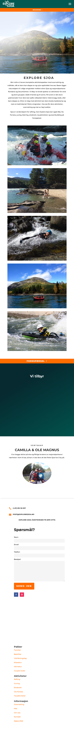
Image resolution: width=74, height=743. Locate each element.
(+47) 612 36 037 (19, 508)
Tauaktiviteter (20, 696)
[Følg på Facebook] (16, 594)
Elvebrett (18, 688)
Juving (17, 683)
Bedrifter (17, 654)
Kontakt (17, 717)
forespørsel (36, 361)
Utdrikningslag (20, 658)
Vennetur (18, 667)
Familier (17, 650)
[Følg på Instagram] (22, 594)
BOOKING (37, 10)
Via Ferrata (18, 692)
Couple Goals (19, 671)
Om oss (17, 713)
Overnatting (19, 704)
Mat (15, 708)
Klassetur (18, 662)
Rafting (17, 679)
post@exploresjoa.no (23, 514)
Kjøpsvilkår (18, 721)
